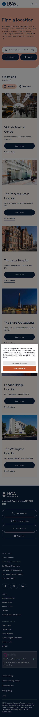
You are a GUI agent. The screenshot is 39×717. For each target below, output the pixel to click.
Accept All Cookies (19, 368)
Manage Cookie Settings (19, 363)
